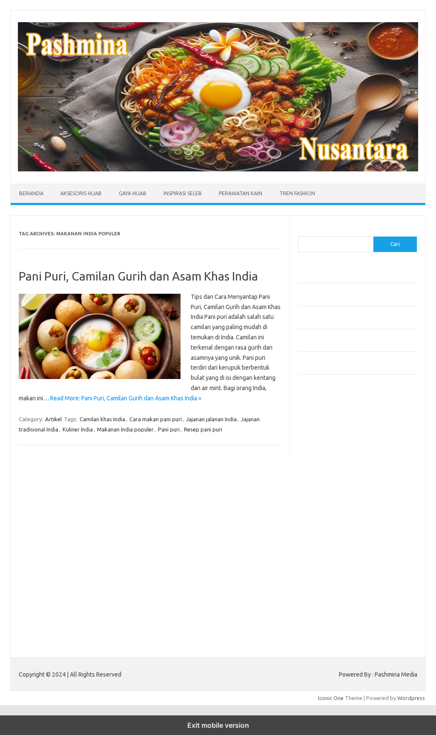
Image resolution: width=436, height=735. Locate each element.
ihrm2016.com (320, 581)
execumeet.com (322, 417)
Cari (303, 231)
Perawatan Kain (240, 193)
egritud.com (317, 540)
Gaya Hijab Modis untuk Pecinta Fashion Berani (355, 276)
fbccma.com (317, 425)
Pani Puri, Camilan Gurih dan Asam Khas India (138, 276)
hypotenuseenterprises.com (338, 466)
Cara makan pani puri (155, 419)
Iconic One (331, 698)
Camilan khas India (102, 419)
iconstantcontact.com (329, 475)
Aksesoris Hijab (81, 193)
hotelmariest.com (324, 458)
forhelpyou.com (322, 548)
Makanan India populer (125, 429)
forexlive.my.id (321, 507)
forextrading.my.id (326, 524)
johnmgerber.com (324, 614)
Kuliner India (78, 429)
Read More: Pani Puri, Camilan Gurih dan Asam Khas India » (125, 398)
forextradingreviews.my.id (336, 516)
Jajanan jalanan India (211, 419)
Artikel (53, 419)
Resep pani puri (203, 429)
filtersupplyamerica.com (333, 434)
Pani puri (169, 429)
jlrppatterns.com (323, 606)
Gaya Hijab (132, 193)
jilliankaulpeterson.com (331, 598)
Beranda (31, 193)
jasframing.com (321, 491)
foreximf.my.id (320, 499)
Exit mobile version (218, 725)
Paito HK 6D (313, 634)
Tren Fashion (297, 193)
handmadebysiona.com (331, 450)
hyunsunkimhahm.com (330, 573)
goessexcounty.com (328, 442)
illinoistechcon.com (326, 589)
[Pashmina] (218, 169)
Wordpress (411, 698)
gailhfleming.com (324, 557)
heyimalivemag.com (327, 565)
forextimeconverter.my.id (334, 532)
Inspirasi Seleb (183, 193)
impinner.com (319, 483)
